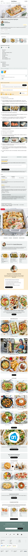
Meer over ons (14, 277)
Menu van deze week (14, 457)
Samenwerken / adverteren (15, 551)
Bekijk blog (14, 314)
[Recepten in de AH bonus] (14, 437)
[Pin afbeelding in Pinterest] (3, 209)
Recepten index (14, 427)
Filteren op (13, 176)
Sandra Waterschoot (7, 22)
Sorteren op (3, 176)
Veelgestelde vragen (2, 551)
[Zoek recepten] (2, 1)
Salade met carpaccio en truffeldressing (8, 41)
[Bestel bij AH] (2, 72)
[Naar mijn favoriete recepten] (25, 1)
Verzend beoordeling (5, 169)
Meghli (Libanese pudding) (25, 41)
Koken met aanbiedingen (14, 449)
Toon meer (7, 192)
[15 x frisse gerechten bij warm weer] (14, 302)
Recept (2, 24)
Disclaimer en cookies (7, 551)
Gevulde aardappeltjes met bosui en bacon (17, 41)
